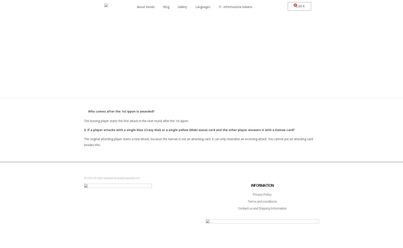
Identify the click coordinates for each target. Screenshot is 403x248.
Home (192, 48)
